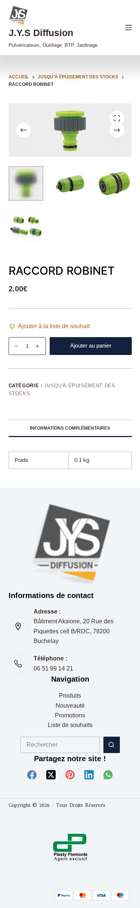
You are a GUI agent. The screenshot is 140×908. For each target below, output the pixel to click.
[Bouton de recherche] (111, 745)
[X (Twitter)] (51, 774)
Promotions (70, 715)
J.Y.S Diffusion (41, 33)
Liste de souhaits (70, 725)
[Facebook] (32, 774)
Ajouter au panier (90, 345)
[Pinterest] (70, 774)
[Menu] (128, 27)
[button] (49, 326)
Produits (70, 695)
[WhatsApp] (108, 774)
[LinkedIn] (89, 774)
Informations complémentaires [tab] (70, 428)
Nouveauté (70, 705)
